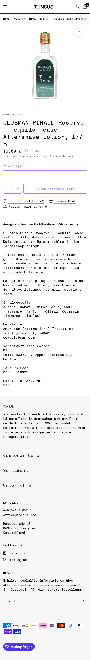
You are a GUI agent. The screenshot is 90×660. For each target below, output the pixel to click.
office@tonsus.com (20, 515)
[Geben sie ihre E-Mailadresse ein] (82, 601)
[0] (84, 6)
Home (6, 18)
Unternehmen (18, 485)
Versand (27, 155)
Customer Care (21, 455)
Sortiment (15, 470)
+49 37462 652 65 (18, 510)
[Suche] (78, 6)
